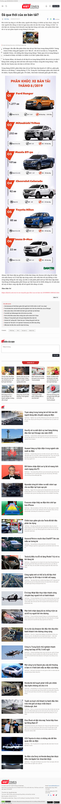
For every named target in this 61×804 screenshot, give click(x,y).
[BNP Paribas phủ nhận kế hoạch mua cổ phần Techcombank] (38, 371)
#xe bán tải (24, 330)
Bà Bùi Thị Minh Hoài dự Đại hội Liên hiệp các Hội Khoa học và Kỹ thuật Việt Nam (52, 379)
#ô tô (18, 330)
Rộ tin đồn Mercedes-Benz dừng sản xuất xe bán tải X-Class (21, 315)
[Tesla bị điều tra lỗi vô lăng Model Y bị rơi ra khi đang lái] (12, 562)
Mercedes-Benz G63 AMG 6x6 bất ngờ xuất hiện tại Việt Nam (22, 311)
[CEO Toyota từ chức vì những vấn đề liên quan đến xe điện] (12, 744)
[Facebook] (47, 19)
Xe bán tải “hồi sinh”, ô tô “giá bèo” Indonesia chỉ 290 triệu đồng (22, 322)
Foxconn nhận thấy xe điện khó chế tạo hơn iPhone (40, 503)
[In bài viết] (51, 19)
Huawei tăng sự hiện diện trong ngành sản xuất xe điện (42, 449)
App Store (50, 802)
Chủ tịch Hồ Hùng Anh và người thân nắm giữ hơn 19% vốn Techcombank (53, 397)
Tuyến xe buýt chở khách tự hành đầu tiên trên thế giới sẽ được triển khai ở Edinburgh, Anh (41, 703)
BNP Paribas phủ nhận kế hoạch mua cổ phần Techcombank (38, 378)
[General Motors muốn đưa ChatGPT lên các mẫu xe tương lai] (12, 544)
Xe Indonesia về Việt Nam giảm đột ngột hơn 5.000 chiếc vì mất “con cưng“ (25, 306)
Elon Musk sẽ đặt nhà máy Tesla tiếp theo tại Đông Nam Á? (41, 721)
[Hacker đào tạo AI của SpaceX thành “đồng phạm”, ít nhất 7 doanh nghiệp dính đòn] (23, 371)
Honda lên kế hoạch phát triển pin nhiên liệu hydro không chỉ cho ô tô (41, 684)
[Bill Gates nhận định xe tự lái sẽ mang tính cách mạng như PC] (12, 472)
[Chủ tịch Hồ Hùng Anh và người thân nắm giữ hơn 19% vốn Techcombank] (53, 389)
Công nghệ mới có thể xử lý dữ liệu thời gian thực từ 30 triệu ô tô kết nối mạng (40, 575)
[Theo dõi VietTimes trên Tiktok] (56, 795)
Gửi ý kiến (56, 355)
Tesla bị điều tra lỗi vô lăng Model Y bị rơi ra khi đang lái (42, 557)
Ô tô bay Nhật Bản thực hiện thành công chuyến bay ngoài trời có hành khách (41, 593)
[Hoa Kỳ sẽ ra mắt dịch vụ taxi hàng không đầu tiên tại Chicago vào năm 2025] (12, 436)
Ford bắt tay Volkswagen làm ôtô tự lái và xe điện (18, 313)
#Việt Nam (12, 330)
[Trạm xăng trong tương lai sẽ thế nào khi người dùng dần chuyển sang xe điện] (12, 418)
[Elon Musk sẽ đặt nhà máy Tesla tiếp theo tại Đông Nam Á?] (12, 726)
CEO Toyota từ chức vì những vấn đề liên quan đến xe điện (41, 739)
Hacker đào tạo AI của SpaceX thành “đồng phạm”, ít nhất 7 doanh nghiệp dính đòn (23, 379)
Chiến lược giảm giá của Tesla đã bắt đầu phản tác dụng (41, 521)
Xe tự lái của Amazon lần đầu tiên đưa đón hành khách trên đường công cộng (41, 630)
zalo (51, 795)
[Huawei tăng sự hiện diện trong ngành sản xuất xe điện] (12, 454)
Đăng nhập (56, 6)
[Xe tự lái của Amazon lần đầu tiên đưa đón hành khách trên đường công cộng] (12, 634)
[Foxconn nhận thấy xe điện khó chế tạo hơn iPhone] (12, 508)
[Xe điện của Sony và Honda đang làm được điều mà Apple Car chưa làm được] (12, 762)
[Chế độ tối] (50, 6)
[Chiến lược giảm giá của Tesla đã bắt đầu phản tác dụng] (12, 526)
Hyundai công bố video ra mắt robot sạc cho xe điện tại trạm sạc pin (41, 485)
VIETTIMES (30, 6)
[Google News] (56, 19)
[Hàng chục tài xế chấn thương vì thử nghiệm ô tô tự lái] (23, 389)
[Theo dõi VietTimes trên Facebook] (48, 795)
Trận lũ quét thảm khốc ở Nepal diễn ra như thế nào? (37, 396)
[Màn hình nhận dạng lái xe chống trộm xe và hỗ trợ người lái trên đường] (12, 616)
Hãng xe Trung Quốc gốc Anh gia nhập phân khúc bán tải (20, 318)
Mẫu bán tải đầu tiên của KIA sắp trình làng (16, 325)
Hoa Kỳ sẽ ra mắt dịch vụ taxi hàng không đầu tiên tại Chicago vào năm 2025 (41, 431)
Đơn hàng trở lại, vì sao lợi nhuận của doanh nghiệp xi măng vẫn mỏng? (8, 397)
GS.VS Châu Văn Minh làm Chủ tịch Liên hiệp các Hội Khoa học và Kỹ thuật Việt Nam (8, 379)
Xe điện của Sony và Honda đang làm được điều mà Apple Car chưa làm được (41, 757)
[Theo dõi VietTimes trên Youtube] (53, 795)
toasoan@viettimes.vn (53, 785)
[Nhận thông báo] (46, 6)
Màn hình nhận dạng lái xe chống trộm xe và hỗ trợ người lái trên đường (41, 612)
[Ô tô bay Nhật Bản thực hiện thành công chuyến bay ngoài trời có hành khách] (12, 598)
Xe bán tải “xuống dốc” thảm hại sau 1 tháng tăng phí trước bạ (21, 320)
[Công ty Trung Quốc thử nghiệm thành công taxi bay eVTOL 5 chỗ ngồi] (12, 652)
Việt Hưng (6, 19)
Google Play (56, 802)
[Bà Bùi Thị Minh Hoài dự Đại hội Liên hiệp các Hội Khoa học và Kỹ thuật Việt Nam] (53, 371)
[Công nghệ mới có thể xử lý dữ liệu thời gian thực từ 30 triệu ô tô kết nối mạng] (12, 580)
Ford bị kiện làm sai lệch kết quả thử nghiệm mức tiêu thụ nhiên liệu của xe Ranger (27, 308)
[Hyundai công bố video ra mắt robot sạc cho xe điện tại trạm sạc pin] (12, 490)
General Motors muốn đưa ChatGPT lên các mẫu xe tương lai (42, 539)
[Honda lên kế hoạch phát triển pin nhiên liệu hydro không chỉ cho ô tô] (12, 689)
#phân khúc (31, 330)
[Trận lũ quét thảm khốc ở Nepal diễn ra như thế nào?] (38, 389)
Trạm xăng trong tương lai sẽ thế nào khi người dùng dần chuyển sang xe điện (41, 413)
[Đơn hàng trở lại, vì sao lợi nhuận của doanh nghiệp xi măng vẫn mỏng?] (8, 389)
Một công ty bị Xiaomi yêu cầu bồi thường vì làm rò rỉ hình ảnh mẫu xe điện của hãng (41, 666)
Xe (3, 408)
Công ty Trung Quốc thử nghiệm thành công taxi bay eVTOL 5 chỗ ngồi (40, 648)
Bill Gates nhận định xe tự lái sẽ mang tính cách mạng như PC (41, 467)
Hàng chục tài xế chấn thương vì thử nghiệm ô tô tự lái (23, 396)
